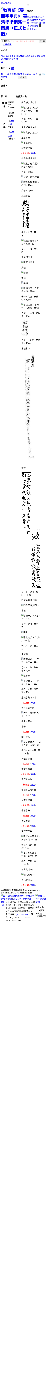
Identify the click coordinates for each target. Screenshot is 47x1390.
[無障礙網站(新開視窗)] (41, 902)
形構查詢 (22, 56)
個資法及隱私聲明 (16, 896)
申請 (33, 153)
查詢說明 (7, 44)
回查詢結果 (23, 74)
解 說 (5, 74)
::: (28, 17)
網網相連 (27, 899)
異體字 (12, 74)
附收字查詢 (12, 59)
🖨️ (40, 74)
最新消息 (33, 17)
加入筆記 (22, 77)
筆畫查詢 (13, 56)
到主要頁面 (6, 3)
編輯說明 (34, 20)
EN (35, 29)
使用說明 (34, 23)
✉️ (43, 74)
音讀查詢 (30, 56)
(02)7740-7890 (22, 914)
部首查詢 (5, 56)
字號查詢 (38, 56)
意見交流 (17, 899)
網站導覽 (34, 26)
